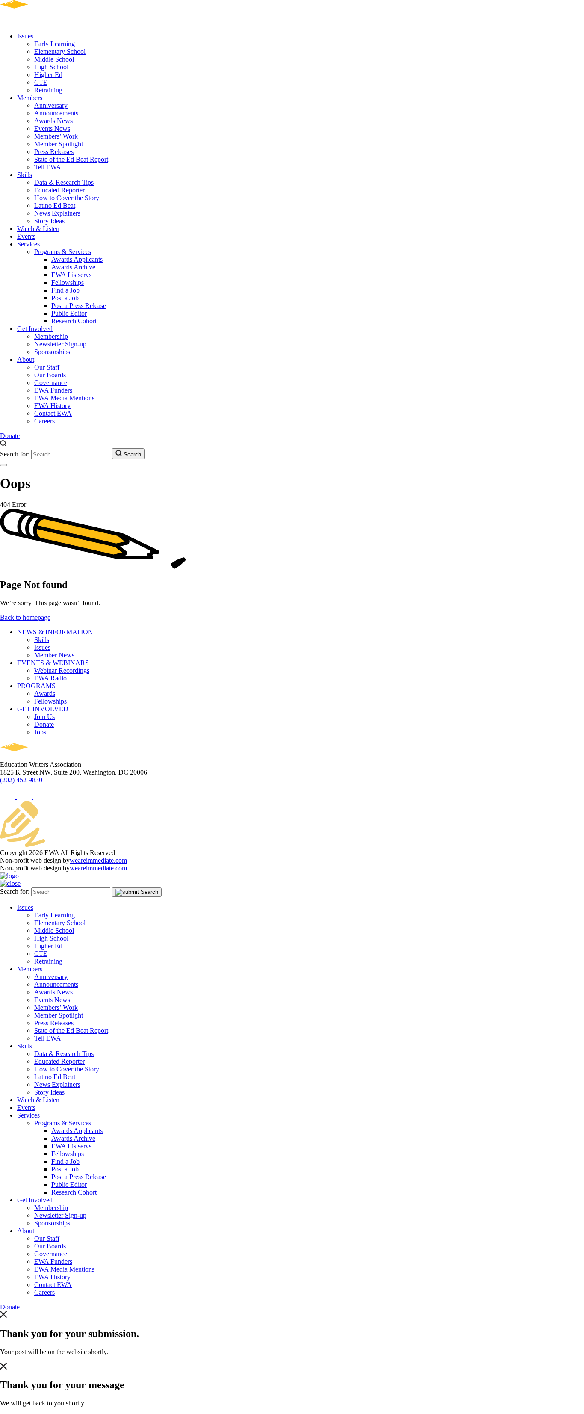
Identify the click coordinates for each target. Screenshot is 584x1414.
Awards (44, 693)
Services (28, 244)
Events (26, 236)
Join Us (44, 716)
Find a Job (65, 290)
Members (29, 97)
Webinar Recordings (61, 670)
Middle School (54, 59)
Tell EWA (47, 167)
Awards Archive (73, 267)
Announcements (56, 113)
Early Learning (54, 43)
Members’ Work (56, 136)
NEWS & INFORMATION (55, 632)
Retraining (48, 90)
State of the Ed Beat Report (71, 159)
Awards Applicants (77, 259)
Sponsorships (52, 351)
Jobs (40, 732)
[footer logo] (38, 756)
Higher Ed (48, 74)
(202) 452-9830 (21, 780)
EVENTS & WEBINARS (53, 662)
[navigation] (3, 465)
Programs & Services (62, 251)
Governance (50, 382)
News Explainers (57, 213)
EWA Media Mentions (64, 398)
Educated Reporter (59, 190)
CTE (40, 82)
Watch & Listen (38, 228)
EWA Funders (53, 390)
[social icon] (8, 796)
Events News (52, 128)
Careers (44, 421)
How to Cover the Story (66, 197)
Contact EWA (53, 413)
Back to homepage (25, 617)
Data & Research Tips (64, 182)
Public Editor (69, 313)
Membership (51, 336)
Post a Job (65, 298)
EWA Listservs (71, 274)
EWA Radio (50, 678)
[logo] (38, 21)
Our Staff (46, 367)
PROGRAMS (36, 685)
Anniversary (51, 105)
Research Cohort (74, 321)
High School (51, 67)
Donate (10, 435)
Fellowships (67, 282)
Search (131, 454)
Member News (54, 655)
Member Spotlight (58, 144)
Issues (25, 36)
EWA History (52, 405)
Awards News (53, 120)
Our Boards (50, 375)
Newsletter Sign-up (60, 344)
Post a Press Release (78, 305)
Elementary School (60, 51)
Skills (24, 174)
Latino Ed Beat (54, 205)
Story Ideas (49, 221)
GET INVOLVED (42, 709)
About (25, 359)
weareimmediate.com (98, 860)
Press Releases (54, 151)
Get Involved (35, 328)
